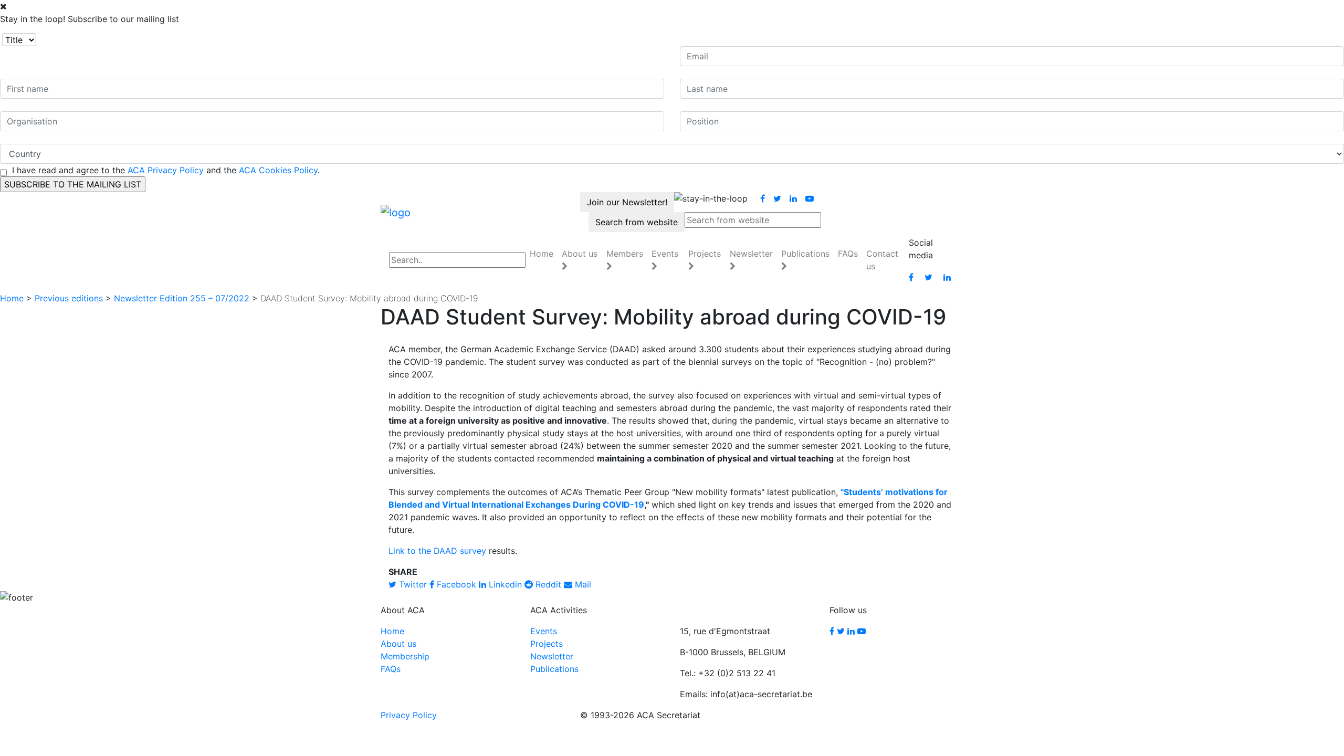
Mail (581, 584)
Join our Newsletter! (627, 202)
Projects (546, 643)
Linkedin (504, 584)
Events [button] (665, 253)
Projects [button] (704, 253)
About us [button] (579, 253)
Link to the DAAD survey (437, 550)
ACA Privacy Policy (166, 170)
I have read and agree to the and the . (166, 170)
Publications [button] (805, 253)
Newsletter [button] (751, 253)
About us (398, 643)
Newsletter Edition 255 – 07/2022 (181, 298)
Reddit (547, 584)
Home (541, 253)
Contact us (882, 259)
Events (543, 631)
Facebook (455, 584)
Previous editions (69, 298)
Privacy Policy (409, 715)
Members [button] (624, 253)
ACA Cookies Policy (278, 170)
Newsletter (551, 656)
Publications (554, 669)
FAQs (848, 253)
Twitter (411, 584)
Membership (405, 656)
